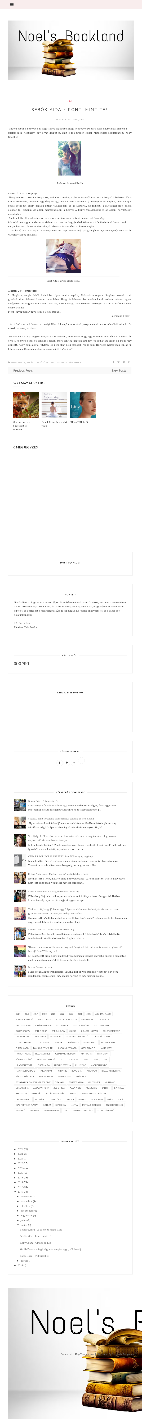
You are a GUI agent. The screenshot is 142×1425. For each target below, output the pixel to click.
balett (70, 101)
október (25, 1206)
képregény (60, 1105)
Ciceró (72, 1031)
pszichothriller (114, 1105)
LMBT (85, 1059)
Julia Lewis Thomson (65, 1054)
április (24, 1260)
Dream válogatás (101, 1037)
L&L (61, 1059)
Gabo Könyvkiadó (67, 1048)
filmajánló (97, 1099)
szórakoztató (51, 1110)
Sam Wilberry (46, 1076)
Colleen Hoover (89, 1031)
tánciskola (75, 362)
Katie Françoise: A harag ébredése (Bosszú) (53, 891)
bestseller (21, 1093)
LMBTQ (96, 1059)
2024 (80, 1014)
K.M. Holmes (86, 1054)
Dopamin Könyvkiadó (77, 1037)
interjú (47, 1105)
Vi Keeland (110, 1082)
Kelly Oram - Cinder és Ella (35, 1242)
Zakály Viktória (41, 1088)
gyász (110, 1099)
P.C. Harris (62, 1071)
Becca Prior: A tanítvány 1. (43, 801)
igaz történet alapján (27, 1105)
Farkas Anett (90, 1042)
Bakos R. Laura (23, 1025)
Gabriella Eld (88, 1048)
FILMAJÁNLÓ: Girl (80, 422)
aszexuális (91, 1088)
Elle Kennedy (42, 1042)
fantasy (82, 1099)
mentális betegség (91, 1105)
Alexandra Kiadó (24, 1019)
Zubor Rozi (59, 1088)
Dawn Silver (40, 1037)
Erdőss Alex (73, 1042)
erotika (70, 1099)
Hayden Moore (23, 1054)
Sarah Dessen (64, 1076)
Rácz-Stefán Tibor (25, 1076)
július (24, 1220)
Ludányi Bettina (62, 1065)
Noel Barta (65, 119)
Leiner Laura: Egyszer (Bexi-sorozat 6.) (51, 929)
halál (121, 1099)
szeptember (28, 1210)
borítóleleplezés (55, 1093)
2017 (18, 1014)
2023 (71, 1014)
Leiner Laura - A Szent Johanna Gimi (41, 1229)
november (26, 1201)
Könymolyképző (24, 1059)
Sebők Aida (81, 1076)
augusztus (26, 1215)
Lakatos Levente (24, 1065)
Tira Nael (59, 1082)
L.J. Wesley (73, 1059)
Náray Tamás (46, 1071)
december (26, 1196)
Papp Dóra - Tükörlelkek (34, 1255)
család (72, 1093)
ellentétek (55, 1099)
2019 (35, 1014)
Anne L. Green (44, 1019)
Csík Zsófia (30, 627)
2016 (20, 1191)
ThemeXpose (87, 1354)
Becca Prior (62, 1025)
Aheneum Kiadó (103, 1014)
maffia (74, 1105)
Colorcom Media (111, 1031)
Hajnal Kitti (106, 1048)
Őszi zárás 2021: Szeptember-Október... (22, 426)
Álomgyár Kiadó (105, 1110)
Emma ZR (58, 1042)
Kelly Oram (103, 1054)
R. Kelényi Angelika (110, 1071)
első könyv (43, 362)
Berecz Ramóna (81, 1025)
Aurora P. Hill (88, 1019)
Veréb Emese (94, 1082)
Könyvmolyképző (46, 1059)
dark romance (23, 1099)
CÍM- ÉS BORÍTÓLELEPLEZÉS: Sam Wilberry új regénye (60, 856)
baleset (106, 1088)
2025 (88, 1014)
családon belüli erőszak (93, 1093)
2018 (27, 1014)
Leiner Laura (43, 1065)
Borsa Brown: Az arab (40, 967)
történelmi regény (83, 1110)
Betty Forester (101, 1025)
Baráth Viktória (43, 1025)
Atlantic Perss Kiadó (66, 1019)
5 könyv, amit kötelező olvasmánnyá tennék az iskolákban (61, 818)
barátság (119, 1088)
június (24, 1225)
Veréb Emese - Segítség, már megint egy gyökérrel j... (51, 1249)
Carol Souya (58, 1031)
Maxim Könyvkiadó (25, 1071)
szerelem (62, 362)
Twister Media (76, 1082)
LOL (106, 1059)
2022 (62, 1014)
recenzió (20, 1110)
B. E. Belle (104, 1019)
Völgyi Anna (22, 1088)
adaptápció (75, 1088)
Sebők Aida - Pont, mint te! (35, 1236)
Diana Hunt (56, 1037)
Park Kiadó (91, 1071)
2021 (53, 1014)
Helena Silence (42, 1054)
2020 (44, 1014)
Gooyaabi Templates (123, 1354)
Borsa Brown (23, 1031)
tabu (65, 1110)
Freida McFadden (109, 1042)
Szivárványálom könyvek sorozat (33, 1082)
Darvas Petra (22, 1037)
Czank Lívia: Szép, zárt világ (54, 424)
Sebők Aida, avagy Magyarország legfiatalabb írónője (58, 874)
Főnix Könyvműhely (43, 1048)
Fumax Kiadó (22, 1048)
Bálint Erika (41, 1031)
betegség (36, 1093)
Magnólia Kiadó (99, 1065)
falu (53, 362)
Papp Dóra (76, 1071)
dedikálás (40, 1099)
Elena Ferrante (23, 1042)
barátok (31, 362)
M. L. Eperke (80, 1065)
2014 (20, 1265)
